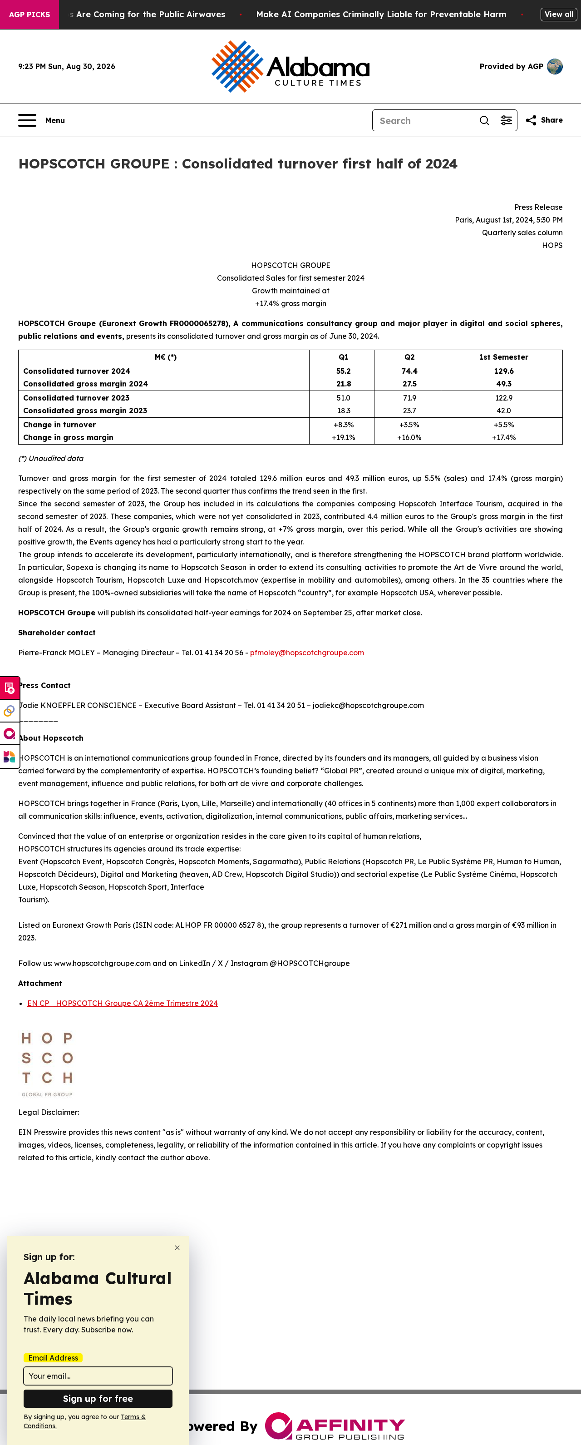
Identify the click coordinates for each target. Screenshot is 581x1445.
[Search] (484, 120)
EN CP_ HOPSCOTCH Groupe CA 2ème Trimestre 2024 (122, 1003)
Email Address (53, 1357)
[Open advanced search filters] (506, 120)
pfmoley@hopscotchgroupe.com (307, 652)
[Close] (177, 1247)
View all (559, 14)
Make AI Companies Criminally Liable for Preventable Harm (381, 14)
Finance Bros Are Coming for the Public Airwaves (122, 14)
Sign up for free (98, 1398)
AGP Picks (29, 14)
